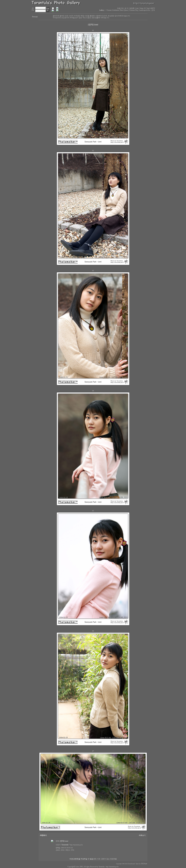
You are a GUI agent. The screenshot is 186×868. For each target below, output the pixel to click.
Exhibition (115, 10)
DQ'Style (144, 864)
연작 (153, 10)
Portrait (109, 10)
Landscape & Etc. (144, 10)
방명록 (131, 8)
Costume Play (133, 10)
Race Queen (124, 10)
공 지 (126, 8)
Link (136, 8)
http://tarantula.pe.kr (112, 867)
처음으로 (120, 8)
